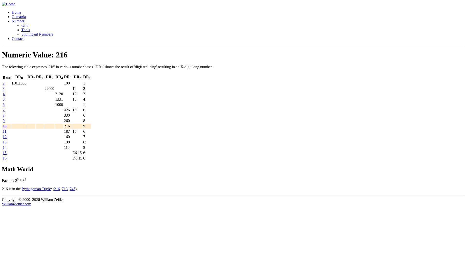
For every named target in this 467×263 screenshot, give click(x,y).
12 (5, 137)
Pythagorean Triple (36, 189)
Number (18, 21)
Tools (25, 30)
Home (16, 12)
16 (5, 158)
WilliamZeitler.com (16, 204)
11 (4, 131)
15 (5, 153)
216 (57, 189)
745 (72, 189)
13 (5, 142)
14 (5, 147)
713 (65, 189)
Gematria (19, 17)
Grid (24, 25)
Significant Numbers (37, 34)
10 (5, 126)
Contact (18, 39)
